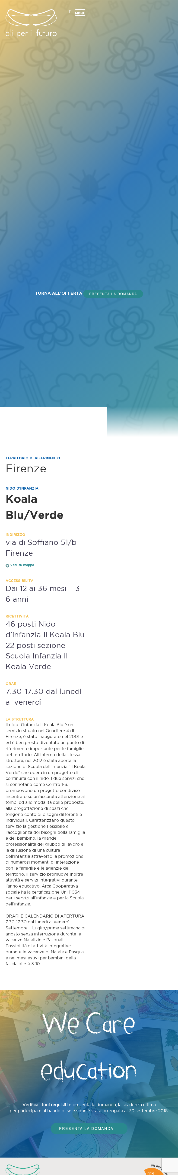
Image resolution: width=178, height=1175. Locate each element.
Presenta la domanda (86, 1128)
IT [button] (69, 11)
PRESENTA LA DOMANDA (113, 293)
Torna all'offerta (58, 293)
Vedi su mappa (22, 565)
